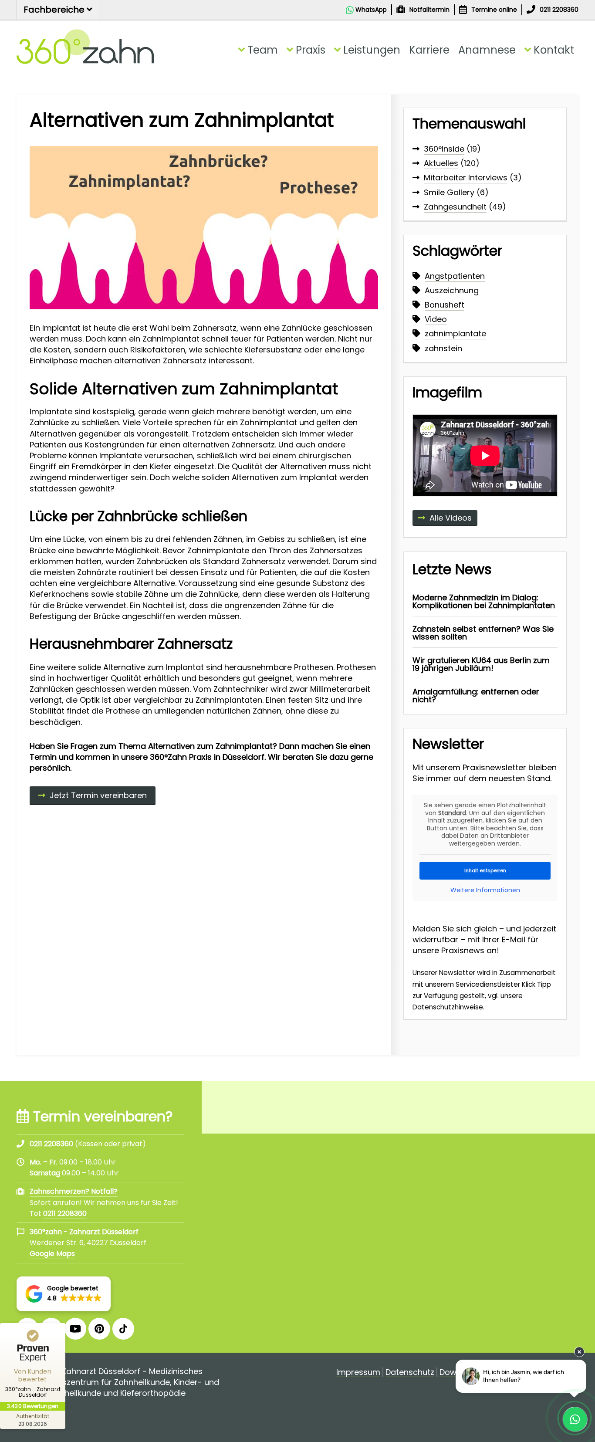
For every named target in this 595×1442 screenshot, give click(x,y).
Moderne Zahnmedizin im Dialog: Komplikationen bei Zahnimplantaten (483, 601)
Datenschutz (409, 1373)
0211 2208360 (65, 1213)
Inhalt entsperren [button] (485, 870)
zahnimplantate (455, 333)
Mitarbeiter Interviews (465, 177)
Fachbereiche (55, 9)
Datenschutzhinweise (447, 1007)
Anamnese (487, 49)
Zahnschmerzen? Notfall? (74, 1191)
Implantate (51, 411)
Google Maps (52, 1254)
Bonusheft (444, 304)
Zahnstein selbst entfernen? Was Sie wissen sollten (483, 632)
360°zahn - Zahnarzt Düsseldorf (84, 1232)
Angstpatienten (455, 276)
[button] (64, 1293)
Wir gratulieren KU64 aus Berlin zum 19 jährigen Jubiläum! (481, 664)
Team (262, 49)
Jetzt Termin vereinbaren (98, 795)
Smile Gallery (449, 192)
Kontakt (554, 49)
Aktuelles (441, 163)
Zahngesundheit (455, 206)
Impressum (358, 1373)
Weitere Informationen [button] (485, 890)
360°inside (444, 148)
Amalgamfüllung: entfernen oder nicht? (475, 695)
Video (436, 319)
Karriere (429, 49)
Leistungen (371, 49)
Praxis (310, 49)
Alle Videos (450, 517)
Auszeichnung (452, 290)
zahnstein (443, 348)
